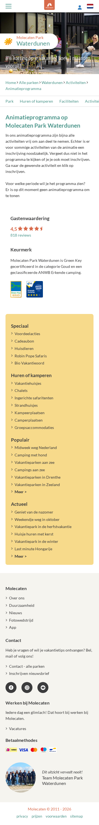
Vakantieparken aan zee (34, 462)
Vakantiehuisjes (28, 383)
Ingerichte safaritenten (34, 397)
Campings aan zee (30, 469)
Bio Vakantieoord (29, 363)
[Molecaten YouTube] (42, 687)
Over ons (16, 598)
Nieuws (15, 612)
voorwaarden (56, 816)
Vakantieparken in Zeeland (37, 484)
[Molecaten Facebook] (11, 687)
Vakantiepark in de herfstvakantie (43, 526)
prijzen (37, 816)
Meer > (21, 491)
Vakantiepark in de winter (36, 541)
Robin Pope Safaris (31, 355)
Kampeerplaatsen (30, 412)
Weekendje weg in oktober (37, 519)
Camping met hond (31, 455)
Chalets (21, 390)
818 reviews (20, 235)
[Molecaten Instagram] (26, 687)
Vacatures (17, 728)
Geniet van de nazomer (34, 512)
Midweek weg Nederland (36, 447)
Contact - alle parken (27, 666)
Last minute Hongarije (33, 548)
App (12, 627)
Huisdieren (24, 348)
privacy (22, 816)
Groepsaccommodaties (34, 427)
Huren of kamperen (36, 101)
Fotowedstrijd (21, 620)
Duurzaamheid (21, 605)
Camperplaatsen (29, 420)
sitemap (76, 816)
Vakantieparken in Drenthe (38, 477)
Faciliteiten (69, 101)
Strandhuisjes (26, 405)
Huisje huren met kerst (34, 534)
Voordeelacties (27, 333)
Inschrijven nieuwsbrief (29, 673)
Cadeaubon (24, 341)
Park (9, 101)
